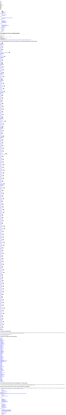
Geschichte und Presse (4, 21)
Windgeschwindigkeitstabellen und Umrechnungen (7, 17)
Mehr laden (2, 329)
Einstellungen (4, 12)
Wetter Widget (3, 18)
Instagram (10, 410)
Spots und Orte (3, 15)
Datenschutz (3, 29)
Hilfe (3, 11)
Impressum (3, 30)
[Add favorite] (2, 43)
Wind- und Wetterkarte (4, 14)
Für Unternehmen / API (4, 22)
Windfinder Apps (3, 20)
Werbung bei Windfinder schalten (5, 25)
